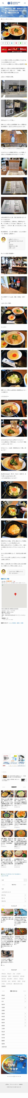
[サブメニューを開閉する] (25, 895)
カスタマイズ (16, 976)
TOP (3, 889)
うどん (4, 15)
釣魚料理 (3, 986)
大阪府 (3, 1007)
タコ (9, 981)
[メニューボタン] (25, 3)
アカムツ (9, 973)
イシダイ (18, 973)
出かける (4, 901)
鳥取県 (3, 1022)
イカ (14, 973)
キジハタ (3, 978)
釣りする (4, 895)
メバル (3, 983)
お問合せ (7, 1084)
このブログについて (6, 892)
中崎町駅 (14, 623)
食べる (3, 898)
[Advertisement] (14, 690)
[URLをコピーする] (25, 43)
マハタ (23, 981)
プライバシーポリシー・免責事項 (16, 1084)
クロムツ (21, 978)
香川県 (3, 1037)
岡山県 (3, 1031)
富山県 (3, 998)
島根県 (3, 1025)
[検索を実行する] (25, 880)
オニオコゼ (4, 976)
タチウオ (14, 981)
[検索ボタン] (3, 3)
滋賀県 (3, 1013)
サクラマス (4, 981)
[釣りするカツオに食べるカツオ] (14, 3)
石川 (3, 1001)
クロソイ (16, 978)
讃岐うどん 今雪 (5, 578)
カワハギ (22, 976)
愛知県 (3, 995)
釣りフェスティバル (18, 983)
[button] (3, 43)
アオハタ (3, 973)
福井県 (3, 1004)
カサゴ (9, 976)
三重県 (3, 1028)
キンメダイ (9, 978)
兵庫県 (3, 1010)
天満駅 (21, 623)
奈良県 (3, 1016)
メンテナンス (9, 983)
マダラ (19, 981)
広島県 (3, 1034)
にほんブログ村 (4, 875)
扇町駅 (18, 623)
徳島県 (3, 1019)
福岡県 (3, 1043)
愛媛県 (3, 1040)
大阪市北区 (4, 1046)
